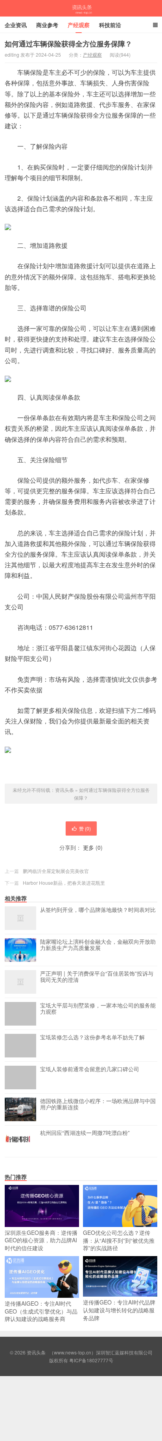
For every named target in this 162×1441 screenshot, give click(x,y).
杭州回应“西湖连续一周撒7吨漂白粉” (85, 1133)
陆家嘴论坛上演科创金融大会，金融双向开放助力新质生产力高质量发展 (98, 945)
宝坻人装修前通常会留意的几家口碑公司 (89, 1069)
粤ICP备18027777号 (91, 1360)
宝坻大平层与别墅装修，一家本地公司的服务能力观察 (98, 1008)
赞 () (85, 828)
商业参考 (47, 25)
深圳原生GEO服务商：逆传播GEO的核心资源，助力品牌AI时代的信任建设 (41, 1240)
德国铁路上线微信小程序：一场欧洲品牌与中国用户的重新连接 (98, 1104)
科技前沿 (110, 25)
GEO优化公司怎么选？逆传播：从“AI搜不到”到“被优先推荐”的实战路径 (119, 1240)
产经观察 (79, 25)
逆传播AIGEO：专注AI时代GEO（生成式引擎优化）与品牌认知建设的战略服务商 (41, 1311)
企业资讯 (16, 25)
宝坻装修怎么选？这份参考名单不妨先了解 (92, 1037)
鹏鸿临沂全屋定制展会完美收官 (56, 870)
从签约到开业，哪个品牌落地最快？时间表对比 (98, 909)
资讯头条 (81, 8)
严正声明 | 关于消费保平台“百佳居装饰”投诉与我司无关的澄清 (96, 976)
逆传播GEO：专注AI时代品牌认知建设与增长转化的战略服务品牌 (119, 1309)
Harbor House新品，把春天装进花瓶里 (64, 882)
